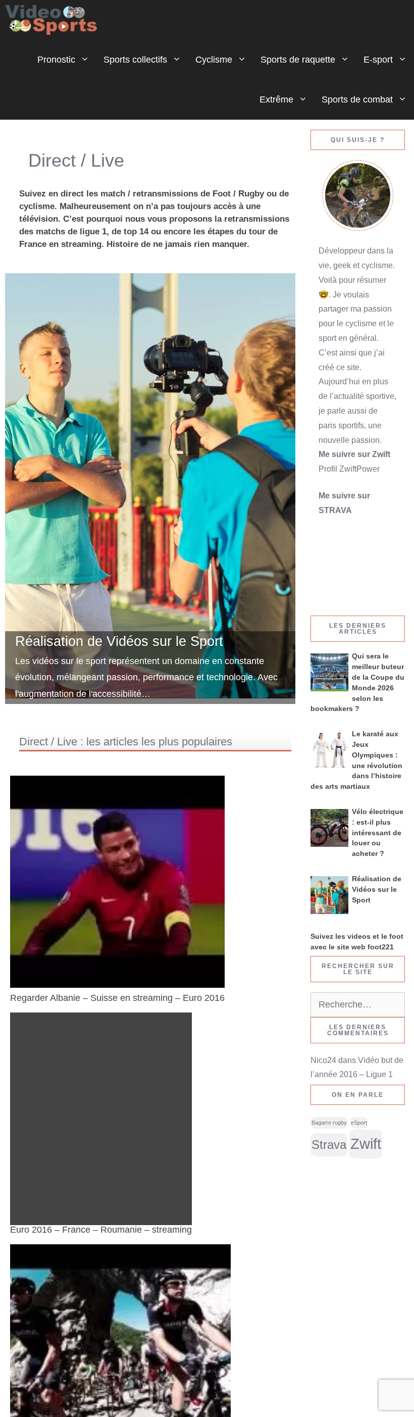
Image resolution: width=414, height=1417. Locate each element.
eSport (359, 1123)
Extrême (276, 99)
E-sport (378, 60)
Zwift (365, 1143)
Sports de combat (357, 99)
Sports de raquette (298, 60)
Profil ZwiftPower (349, 469)
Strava (329, 1144)
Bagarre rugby (329, 1123)
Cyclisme (213, 60)
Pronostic (56, 60)
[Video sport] (53, 20)
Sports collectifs (135, 60)
